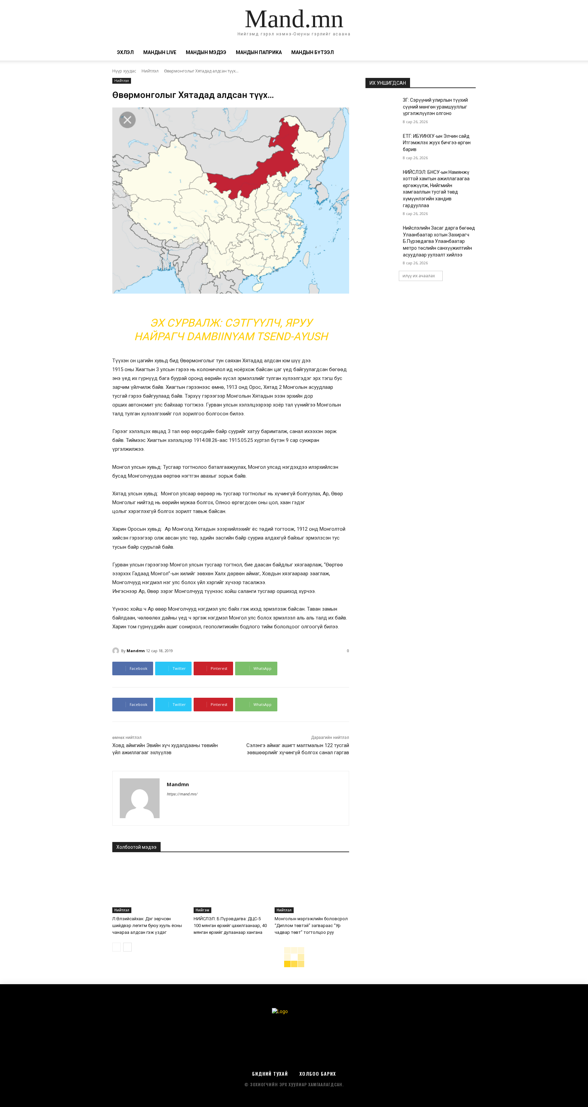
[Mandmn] (116, 650)
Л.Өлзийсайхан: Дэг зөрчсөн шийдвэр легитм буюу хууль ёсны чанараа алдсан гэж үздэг (147, 925)
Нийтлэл (150, 71)
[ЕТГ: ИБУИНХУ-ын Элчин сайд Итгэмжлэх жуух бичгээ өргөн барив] (381, 144)
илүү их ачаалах (419, 276)
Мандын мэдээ (206, 52)
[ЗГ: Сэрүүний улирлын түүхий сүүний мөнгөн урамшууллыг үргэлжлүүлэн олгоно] (381, 108)
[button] (467, 53)
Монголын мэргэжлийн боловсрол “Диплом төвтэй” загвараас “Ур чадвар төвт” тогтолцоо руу (311, 925)
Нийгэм (202, 910)
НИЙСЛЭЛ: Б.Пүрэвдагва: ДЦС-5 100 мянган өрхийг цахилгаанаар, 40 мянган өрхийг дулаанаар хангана (230, 925)
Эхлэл (125, 52)
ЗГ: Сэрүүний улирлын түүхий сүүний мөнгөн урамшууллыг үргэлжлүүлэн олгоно (435, 106)
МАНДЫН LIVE (159, 52)
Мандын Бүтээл (312, 52)
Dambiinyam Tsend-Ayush (257, 336)
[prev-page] (116, 947)
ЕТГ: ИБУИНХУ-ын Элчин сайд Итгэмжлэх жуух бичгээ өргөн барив (437, 142)
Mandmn (136, 650)
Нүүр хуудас (124, 71)
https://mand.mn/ (182, 794)
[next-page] (127, 947)
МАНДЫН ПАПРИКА (259, 52)
